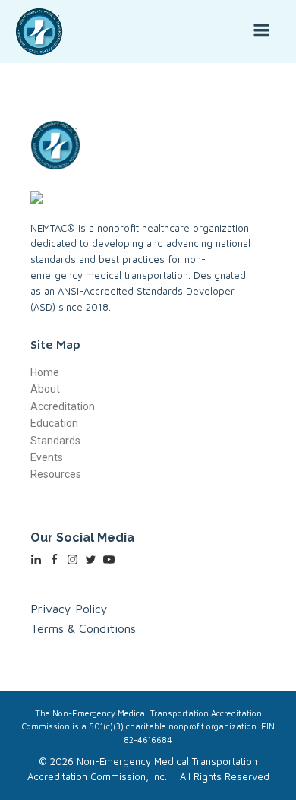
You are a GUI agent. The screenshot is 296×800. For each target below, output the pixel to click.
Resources (55, 474)
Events (46, 457)
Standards (55, 441)
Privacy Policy (69, 608)
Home (44, 372)
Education (54, 423)
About (45, 389)
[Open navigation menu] (261, 32)
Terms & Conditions (83, 628)
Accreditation (62, 406)
